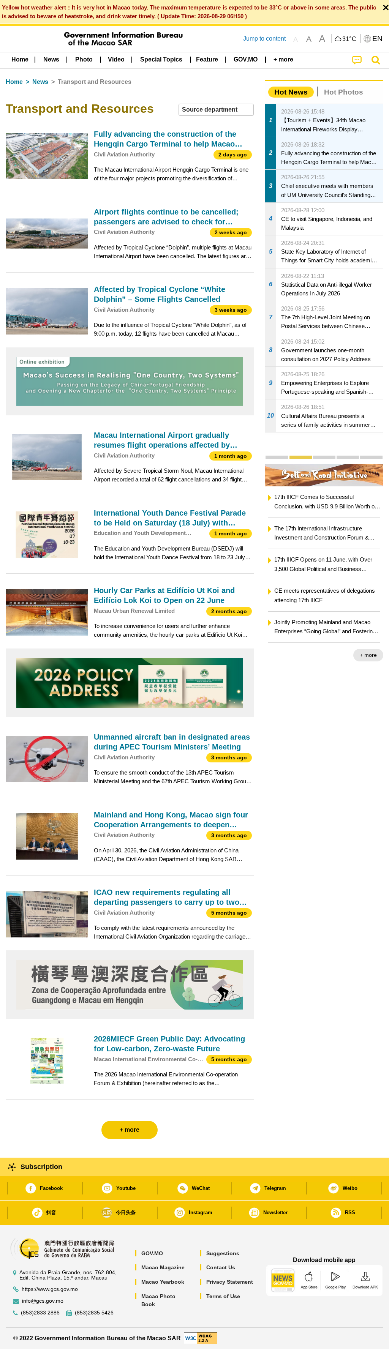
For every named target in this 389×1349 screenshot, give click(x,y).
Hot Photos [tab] (343, 92)
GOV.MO (152, 1253)
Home (14, 82)
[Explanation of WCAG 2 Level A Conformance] (200, 1338)
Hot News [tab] (291, 92)
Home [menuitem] (19, 59)
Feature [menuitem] (207, 59)
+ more (368, 655)
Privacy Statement (229, 1282)
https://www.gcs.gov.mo (50, 1289)
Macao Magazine (163, 1267)
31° (349, 39)
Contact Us (220, 1267)
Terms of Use (223, 1296)
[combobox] (216, 110)
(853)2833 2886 (40, 1313)
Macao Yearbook (162, 1282)
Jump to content (264, 38)
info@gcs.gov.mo (42, 1301)
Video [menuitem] (116, 59)
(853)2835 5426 (94, 1313)
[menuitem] (51, 59)
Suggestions (222, 1253)
